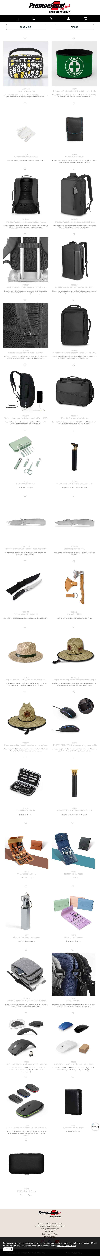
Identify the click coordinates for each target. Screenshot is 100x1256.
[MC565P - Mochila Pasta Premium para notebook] (25, 325)
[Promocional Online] (50, 7)
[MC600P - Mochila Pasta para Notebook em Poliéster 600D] (74, 325)
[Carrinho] (85, 18)
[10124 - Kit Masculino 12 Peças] (73, 1101)
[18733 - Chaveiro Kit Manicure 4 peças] (26, 910)
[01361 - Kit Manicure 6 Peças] (26, 1164)
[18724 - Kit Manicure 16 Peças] (73, 910)
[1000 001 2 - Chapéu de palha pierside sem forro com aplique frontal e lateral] (74, 652)
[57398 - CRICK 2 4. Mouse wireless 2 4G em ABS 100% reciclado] (26, 1101)
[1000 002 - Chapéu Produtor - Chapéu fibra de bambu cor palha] (25, 652)
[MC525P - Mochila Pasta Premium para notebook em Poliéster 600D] (74, 194)
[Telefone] (34, 18)
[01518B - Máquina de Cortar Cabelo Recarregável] (74, 455)
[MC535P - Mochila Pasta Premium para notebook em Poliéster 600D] (25, 259)
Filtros (74, 27)
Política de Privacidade (66, 1245)
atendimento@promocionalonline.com (50, 1226)
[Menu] (16, 19)
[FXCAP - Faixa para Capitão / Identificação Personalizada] (74, 63)
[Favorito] (25, 38)
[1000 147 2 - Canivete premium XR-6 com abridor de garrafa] (25, 521)
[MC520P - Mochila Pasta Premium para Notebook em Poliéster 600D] (25, 194)
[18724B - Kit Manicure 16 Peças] (26, 847)
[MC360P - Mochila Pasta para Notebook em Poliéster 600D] (26, 974)
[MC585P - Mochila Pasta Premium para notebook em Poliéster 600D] (74, 259)
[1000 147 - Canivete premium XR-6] (74, 521)
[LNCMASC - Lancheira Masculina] (25, 63)
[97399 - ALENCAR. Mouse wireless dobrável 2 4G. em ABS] (26, 1037)
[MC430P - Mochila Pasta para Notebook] (74, 390)
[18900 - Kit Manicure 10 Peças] (25, 455)
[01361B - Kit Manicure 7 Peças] (25, 782)
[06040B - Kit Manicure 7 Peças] (74, 128)
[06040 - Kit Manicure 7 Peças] (73, 847)
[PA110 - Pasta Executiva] (73, 974)
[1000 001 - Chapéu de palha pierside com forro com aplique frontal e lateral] (25, 717)
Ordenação (25, 27)
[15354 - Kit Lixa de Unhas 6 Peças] (25, 128)
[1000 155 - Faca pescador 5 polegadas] (25, 586)
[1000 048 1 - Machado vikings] (74, 586)
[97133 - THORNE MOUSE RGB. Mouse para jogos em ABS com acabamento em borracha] (74, 717)
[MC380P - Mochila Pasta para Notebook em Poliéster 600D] (25, 390)
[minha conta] (68, 18)
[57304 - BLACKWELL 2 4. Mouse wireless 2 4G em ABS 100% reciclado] (73, 1037)
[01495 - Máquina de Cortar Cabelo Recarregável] (74, 782)
